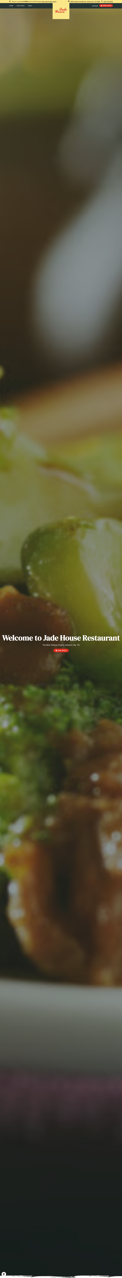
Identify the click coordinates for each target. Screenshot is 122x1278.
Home (11, 5)
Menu (30, 5)
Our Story (21, 5)
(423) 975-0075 (108, 1)
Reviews (95, 6)
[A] (4, 1274)
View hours (49, 1)
